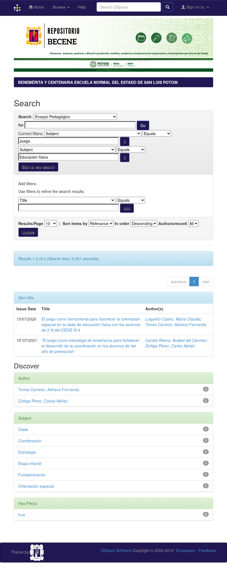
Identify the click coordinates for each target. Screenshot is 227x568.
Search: (25, 116)
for (21, 125)
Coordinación (30, 440)
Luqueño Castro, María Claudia (172, 319)
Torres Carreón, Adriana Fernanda (175, 324)
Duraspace (185, 550)
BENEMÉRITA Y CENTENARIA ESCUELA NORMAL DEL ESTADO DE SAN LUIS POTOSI (98, 82)
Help (82, 7)
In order (122, 223)
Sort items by (75, 223)
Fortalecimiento (31, 474)
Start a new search (38, 167)
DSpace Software (116, 550)
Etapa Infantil (29, 463)
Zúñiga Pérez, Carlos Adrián (170, 345)
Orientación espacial (36, 486)
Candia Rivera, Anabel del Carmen (175, 340)
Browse (60, 7)
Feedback (207, 550)
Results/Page (30, 223)
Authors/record (172, 223)
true (21, 514)
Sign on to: (195, 7)
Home (38, 7)
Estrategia (27, 452)
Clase (23, 429)
